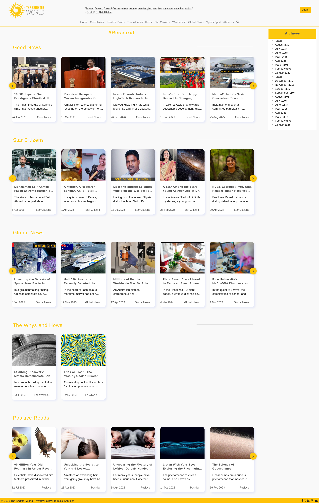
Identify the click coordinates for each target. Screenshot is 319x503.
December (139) (284, 80)
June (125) (281, 52)
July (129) (281, 100)
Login (305, 9)
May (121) (281, 108)
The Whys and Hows (139, 22)
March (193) (282, 64)
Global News (196, 22)
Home (84, 22)
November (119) (284, 84)
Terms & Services (64, 501)
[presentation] (12, 85)
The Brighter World (22, 501)
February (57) (283, 120)
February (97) (283, 68)
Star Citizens (162, 22)
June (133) (281, 104)
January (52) (282, 124)
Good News (97, 22)
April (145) (281, 112)
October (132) (283, 88)
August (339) (282, 44)
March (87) (281, 116)
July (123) (281, 48)
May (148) (281, 56)
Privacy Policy (43, 501)
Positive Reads (116, 22)
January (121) (283, 72)
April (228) (281, 60)
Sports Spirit (213, 22)
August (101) (282, 96)
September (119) (285, 92)
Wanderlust (179, 22)
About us (228, 22)
